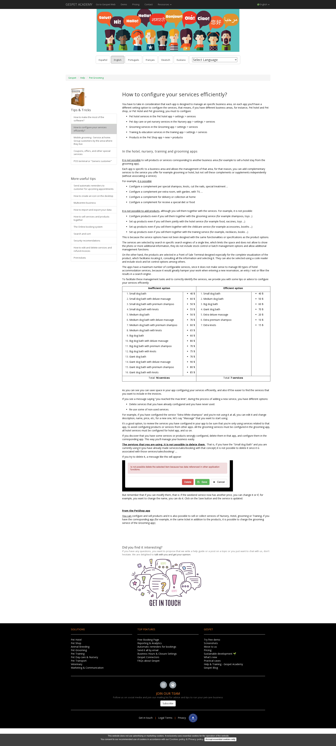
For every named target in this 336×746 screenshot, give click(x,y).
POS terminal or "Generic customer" (93, 161)
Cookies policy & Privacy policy (186, 739)
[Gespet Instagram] (163, 684)
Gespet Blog (211, 667)
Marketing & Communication (87, 667)
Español (103, 59)
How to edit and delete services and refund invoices (93, 249)
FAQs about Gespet (148, 660)
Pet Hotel (76, 639)
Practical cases (212, 660)
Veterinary (76, 664)
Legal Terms (165, 717)
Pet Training (78, 653)
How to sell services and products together (91, 218)
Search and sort (82, 233)
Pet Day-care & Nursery (84, 657)
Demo (124, 4)
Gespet (72, 77)
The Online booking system (88, 226)
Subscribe (168, 703)
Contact (149, 4)
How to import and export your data (92, 209)
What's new (210, 657)
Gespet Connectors (148, 657)
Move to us (210, 646)
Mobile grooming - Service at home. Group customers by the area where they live (93, 140)
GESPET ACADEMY (79, 4)
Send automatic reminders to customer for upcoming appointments (94, 187)
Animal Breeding (80, 646)
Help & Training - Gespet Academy (223, 664)
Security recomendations (87, 240)
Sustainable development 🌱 (220, 653)
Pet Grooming (96, 77)
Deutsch (165, 59)
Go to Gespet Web (105, 4)
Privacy (183, 717)
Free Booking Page (148, 639)
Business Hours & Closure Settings (157, 653)
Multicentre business (85, 202)
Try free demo (212, 639)
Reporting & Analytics (149, 643)
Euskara (181, 59)
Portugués (133, 59)
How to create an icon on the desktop (93, 195)
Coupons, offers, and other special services (92, 152)
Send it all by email (147, 650)
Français (150, 59)
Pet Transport (79, 660)
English (117, 59)
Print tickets (80, 257)
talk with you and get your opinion (172, 554)
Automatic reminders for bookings (156, 646)
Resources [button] (164, 4)
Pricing (135, 4)
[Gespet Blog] (172, 684)
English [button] (263, 4)
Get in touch (146, 717)
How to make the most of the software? (89, 119)
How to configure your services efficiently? (90, 129)
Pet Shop (76, 643)
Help (82, 77)
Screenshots (211, 643)
